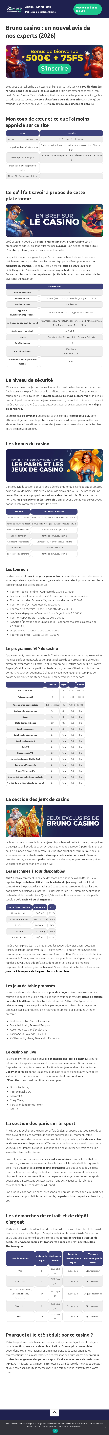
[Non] (105, 1427)
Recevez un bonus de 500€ (86, 9)
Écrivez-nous (43, 7)
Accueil (29, 7)
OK (55, 1431)
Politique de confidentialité (40, 12)
